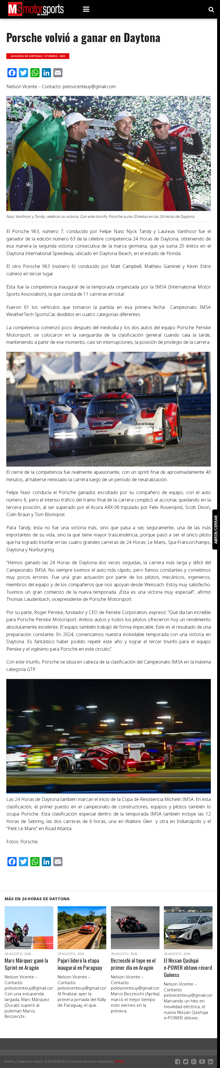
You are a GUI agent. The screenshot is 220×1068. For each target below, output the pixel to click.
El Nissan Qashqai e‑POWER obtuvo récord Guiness (188, 967)
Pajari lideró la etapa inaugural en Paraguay (80, 964)
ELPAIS (120, 1061)
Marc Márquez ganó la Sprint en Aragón (26, 964)
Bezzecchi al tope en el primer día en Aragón (133, 964)
